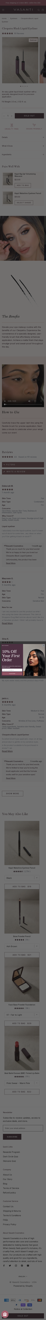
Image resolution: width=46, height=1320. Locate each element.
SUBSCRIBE (12, 673)
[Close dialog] (43, 645)
